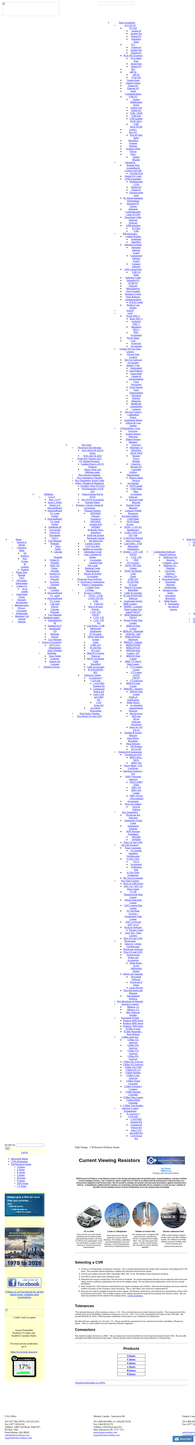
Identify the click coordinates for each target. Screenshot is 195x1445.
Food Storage (136, 387)
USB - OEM (136, 113)
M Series (21, 1178)
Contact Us (21, 586)
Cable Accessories (95, 667)
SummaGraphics (52, 617)
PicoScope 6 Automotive (93, 582)
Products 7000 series (133, 1026)
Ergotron (55, 658)
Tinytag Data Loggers (133, 355)
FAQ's (55, 538)
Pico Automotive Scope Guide (89, 480)
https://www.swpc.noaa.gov (24, 1352)
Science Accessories (51, 642)
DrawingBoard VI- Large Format (55, 513)
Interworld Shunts (19, 1158)
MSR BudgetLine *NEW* (133, 616)
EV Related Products (89, 461)
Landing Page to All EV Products (92, 465)
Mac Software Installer (133, 1013)
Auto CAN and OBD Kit (98, 697)
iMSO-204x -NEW (136, 758)
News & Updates (133, 804)
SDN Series (22, 1183)
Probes (133, 417)
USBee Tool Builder (133, 1105)
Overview (133, 431)
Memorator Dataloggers (95, 630)
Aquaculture (136, 373)
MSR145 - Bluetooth (133, 631)
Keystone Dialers (130, 516)
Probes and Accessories (133, 959)
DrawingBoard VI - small (55, 594)
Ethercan (95, 656)
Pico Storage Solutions (89, 475)
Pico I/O (133, 132)
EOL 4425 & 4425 (92, 456)
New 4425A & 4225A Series (92, 451)
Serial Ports (136, 63)
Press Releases (133, 296)
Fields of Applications (133, 698)
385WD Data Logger (136, 693)
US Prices (165, 1168)
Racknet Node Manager (136, 501)
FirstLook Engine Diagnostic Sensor (95, 536)
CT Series (22, 1186)
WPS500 (136, 837)
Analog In (136, 31)
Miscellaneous (92, 571)
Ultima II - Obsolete (55, 561)
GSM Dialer (136, 488)
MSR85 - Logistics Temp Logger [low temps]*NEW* (133, 609)
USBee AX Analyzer (133, 1041)
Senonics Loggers (130, 1004)
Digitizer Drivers (52, 667)
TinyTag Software (133, 360)
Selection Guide (133, 277)
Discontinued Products (133, 997)
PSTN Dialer (136, 486)
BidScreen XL (170, 557)
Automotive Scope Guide (133, 821)
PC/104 (133, 28)
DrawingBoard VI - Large (55, 599)
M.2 (133, 69)
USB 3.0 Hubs (136, 273)
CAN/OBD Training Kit (99, 684)
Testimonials (22, 613)
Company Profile (133, 510)
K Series (21, 1172)
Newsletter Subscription (22, 582)
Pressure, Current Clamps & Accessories (89, 506)
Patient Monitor (136, 158)
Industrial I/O (133, 280)
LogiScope (133, 768)
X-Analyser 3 (95, 678)
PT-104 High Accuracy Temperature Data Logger (133, 915)
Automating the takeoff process (173, 607)
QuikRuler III (54, 527)
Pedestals (54, 543)
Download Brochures (170, 597)
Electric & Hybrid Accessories (92, 575)
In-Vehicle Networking (95, 709)
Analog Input (133, 80)
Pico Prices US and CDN (89, 716)
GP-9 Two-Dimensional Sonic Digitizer (55, 648)
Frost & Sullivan (136, 808)
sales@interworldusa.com (17, 1435)
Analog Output (133, 83)
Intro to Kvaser (95, 606)
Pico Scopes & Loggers (25, 562)
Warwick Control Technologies (130, 1109)
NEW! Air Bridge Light (95, 660)
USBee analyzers (130, 1037)
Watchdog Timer (136, 40)
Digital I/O (136, 36)
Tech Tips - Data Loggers (133, 934)
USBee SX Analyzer (133, 1061)
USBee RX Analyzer (133, 1057)
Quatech (25, 569)
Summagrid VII (54, 630)
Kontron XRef (133, 148)
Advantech (130, 162)
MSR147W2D (133, 647)
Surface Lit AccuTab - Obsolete (55, 576)
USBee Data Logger (133, 1097)
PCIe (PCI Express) (133, 55)
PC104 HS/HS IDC (133, 595)
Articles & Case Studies (133, 424)
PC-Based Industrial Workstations (133, 199)
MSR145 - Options (133, 642)
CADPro (54, 590)
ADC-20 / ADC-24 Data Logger (133, 887)
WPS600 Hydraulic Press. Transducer (96, 530)
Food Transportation (136, 391)
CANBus (89, 590)
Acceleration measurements (136, 706)
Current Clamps (92, 543)
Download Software (136, 978)
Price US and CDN (133, 842)
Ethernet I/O (133, 88)
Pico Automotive (130, 812)
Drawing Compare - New (170, 561)
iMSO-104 (136, 763)
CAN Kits (96, 680)
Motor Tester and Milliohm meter (92, 471)
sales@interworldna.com (105, 1432)
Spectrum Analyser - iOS (133, 772)
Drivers (54, 636)
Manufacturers (22, 605)
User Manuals (55, 540)
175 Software (136, 680)
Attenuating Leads (92, 551)
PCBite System (133, 1029)
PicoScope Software (133, 949)
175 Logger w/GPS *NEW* (136, 675)
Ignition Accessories (92, 549)
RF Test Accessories (133, 878)
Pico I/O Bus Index (136, 136)
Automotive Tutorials (133, 827)
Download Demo (170, 579)
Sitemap (22, 621)
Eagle (95, 642)
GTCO (51, 497)
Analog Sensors (133, 434)
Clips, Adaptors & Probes (92, 556)
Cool (133, 340)
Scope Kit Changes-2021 (89, 458)
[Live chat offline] (183, 1439)
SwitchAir (136, 343)
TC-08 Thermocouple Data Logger (133, 894)
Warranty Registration (22, 601)
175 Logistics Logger (136, 668)
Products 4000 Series (133, 1020)
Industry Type (133, 365)
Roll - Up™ (55, 499)
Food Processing (136, 383)
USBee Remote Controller (133, 1093)
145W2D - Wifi (133, 634)
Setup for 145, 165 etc (136, 728)
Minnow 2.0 (133, 1009)
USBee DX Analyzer (133, 1046)
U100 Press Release (133, 538)
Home (19, 539)
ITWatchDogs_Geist (130, 428)
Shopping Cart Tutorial (22, 617)
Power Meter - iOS (133, 765)
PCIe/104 (136, 77)
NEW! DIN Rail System (96, 638)
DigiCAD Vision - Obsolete (55, 568)
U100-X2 (98, 604)
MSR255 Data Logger (133, 684)
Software (133, 222)
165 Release (136, 746)
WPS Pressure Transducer (133, 832)
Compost (136, 409)
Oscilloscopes (133, 946)
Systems (133, 143)
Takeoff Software (167, 554)
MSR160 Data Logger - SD (133, 651)
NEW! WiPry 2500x (136, 783)
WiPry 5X (136, 787)
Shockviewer (136, 713)
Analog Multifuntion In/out (136, 102)
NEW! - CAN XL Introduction (133, 528)
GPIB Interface (133, 225)
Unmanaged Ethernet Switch (136, 258)
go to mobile (24, 590)
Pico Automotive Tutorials (89, 477)
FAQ (21, 578)
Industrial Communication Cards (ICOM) (133, 212)
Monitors (133, 442)
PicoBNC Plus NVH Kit (93, 486)
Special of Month (22, 543)
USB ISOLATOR (136, 125)
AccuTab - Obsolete (55, 583)
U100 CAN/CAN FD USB (133, 534)
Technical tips (133, 954)
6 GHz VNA (133, 859)
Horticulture (136, 368)
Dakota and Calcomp (54, 662)
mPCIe (133, 72)
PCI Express (96, 634)
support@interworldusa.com (18, 1438)
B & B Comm (136, 302)
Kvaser (130, 524)
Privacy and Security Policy (166, 1173)
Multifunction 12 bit (136, 183)
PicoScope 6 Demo (136, 983)
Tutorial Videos (92, 502)
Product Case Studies (133, 306)
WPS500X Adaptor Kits (95, 523)
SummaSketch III (55, 621)
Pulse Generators (133, 848)
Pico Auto (86, 445)
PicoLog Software (133, 927)
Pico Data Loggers (130, 880)
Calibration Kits (136, 868)
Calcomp (51, 587)
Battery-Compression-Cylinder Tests (92, 586)
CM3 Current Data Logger (133, 906)
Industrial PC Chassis (133, 205)
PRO (136, 560)
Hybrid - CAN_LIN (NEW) (95, 612)
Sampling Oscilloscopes (133, 854)
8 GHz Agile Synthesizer (133, 874)
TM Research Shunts (21, 1164)
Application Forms (21, 595)
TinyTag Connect (133, 412)
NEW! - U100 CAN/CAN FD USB (95, 598)
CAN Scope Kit (98, 704)
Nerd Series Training (89, 713)
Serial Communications (133, 92)
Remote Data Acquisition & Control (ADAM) (133, 168)
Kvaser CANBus (92, 593)
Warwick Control (92, 675)
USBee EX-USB (133, 1067)
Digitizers (48, 494)
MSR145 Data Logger (133, 627)
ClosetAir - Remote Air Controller (136, 467)
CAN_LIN (98, 617)
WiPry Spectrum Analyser (133, 778)
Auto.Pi (130, 310)
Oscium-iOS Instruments (130, 752)
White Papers (133, 702)
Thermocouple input (136, 194)
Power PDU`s (133, 316)
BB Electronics (130, 233)
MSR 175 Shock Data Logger (133, 662)
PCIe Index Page (136, 59)
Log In (24, 1152)
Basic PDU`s (136, 318)
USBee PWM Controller (133, 1101)
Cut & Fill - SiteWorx (170, 572)
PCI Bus (136, 228)
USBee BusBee (133, 1072)
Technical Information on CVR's (90, 1382)
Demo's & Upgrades (133, 974)
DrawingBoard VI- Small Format (55, 522)
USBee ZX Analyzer (133, 1064)
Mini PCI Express (95, 653)
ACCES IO (130, 25)
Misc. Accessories (136, 492)
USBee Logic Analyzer (133, 1076)
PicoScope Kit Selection (89, 447)
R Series (21, 1180)
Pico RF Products (130, 845)
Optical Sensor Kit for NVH (92, 495)
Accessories (54, 530)
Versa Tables (58, 547)
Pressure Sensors (93, 510)
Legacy (133, 129)
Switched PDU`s (136, 322)
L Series (21, 1175)
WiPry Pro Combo (136, 791)
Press (133, 154)
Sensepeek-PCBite (130, 1018)
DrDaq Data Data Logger (133, 901)
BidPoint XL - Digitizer (170, 567)
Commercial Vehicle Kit (99, 690)
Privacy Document (22, 609)
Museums (136, 401)
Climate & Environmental (136, 377)
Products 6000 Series (133, 1023)
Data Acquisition (127, 22)
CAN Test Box (92, 546)
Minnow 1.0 (133, 1007)
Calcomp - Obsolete (57, 554)
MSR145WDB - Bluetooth (133, 638)
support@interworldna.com (106, 1435)
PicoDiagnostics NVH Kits (92, 490)
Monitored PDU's (136, 328)
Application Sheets (133, 420)
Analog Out (136, 33)
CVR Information (19, 1161)
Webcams (133, 436)
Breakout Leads (92, 568)
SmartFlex (136, 242)
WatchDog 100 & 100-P (136, 451)
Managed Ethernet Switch (136, 250)
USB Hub (136, 116)
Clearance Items (22, 549)
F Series (21, 1169)
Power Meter (133, 338)
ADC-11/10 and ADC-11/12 (133, 923)
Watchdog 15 (136, 447)
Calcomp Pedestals (54, 610)
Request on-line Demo (170, 591)
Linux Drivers (136, 987)
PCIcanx (133, 584)
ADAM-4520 (136, 173)
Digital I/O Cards (133, 176)
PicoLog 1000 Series (133, 883)
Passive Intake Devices (136, 479)
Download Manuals (170, 583)
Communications (133, 299)
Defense (136, 398)
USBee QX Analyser (133, 1052)
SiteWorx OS (170, 576)
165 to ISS (136, 749)
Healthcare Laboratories (136, 405)
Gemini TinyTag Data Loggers (130, 350)
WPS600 (136, 839)
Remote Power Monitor (136, 459)
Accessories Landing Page (95, 561)
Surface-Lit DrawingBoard (55, 506)
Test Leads (92, 565)
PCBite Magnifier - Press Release (133, 1033)
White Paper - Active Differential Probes (136, 967)
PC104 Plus (95, 647)
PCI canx (95, 650)
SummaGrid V (55, 625)
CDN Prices (166, 1171)
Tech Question (133, 291)
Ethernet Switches (133, 244)
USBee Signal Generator (133, 1082)
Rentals (21, 575)
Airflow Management (133, 473)
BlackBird (96, 664)
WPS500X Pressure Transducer (95, 516)
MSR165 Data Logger (133, 657)
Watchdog (133, 140)
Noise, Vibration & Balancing (89, 483)
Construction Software (164, 551)
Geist (130, 313)
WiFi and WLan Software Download (136, 720)
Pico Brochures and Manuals (133, 991)
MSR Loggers (130, 604)
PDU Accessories (136, 333)
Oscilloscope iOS (133, 754)
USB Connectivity (133, 269)
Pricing (133, 151)
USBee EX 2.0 (133, 1070)
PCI (133, 44)
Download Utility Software (133, 218)
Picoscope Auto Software (89, 579)
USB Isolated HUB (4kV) (136, 120)
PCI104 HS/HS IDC (95, 671)
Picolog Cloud (136, 930)
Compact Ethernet (136, 265)
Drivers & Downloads (54, 534)
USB (136, 231)
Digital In (136, 190)
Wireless (133, 146)
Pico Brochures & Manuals (130, 1001)
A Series (21, 1167)
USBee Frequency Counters (133, 1087)
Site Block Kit (96, 540)
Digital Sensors (133, 439)
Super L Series (55, 502)
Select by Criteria (133, 944)
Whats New (21, 572)
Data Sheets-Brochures (133, 739)
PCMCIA (133, 283)
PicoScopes (130, 941)
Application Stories (133, 601)
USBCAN (95, 645)
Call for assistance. (135, 1296)
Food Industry (136, 371)
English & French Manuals (133, 734)
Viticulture (136, 395)
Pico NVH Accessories (93, 499)
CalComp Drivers (54, 605)
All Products (25, 554)
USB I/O (133, 96)
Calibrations (133, 414)
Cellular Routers (133, 236)
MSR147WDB (133, 645)
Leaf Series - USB (96, 625)
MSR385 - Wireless (133, 689)
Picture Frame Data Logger (133, 621)
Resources (133, 513)
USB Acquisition (133, 179)
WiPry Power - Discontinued (136, 797)
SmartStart (136, 239)
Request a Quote (133, 294)
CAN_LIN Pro (98, 621)
